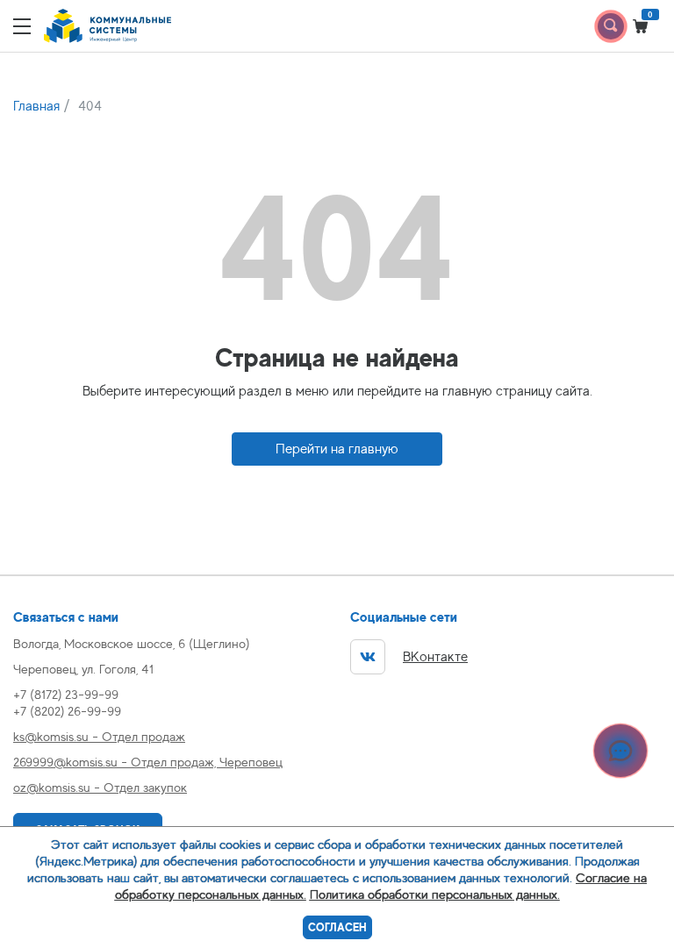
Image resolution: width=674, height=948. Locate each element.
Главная (36, 106)
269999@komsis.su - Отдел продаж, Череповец (148, 761)
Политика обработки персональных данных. (435, 894)
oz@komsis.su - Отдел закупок (100, 787)
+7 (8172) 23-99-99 (65, 694)
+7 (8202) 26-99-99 (67, 710)
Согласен (337, 927)
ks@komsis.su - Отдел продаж (99, 736)
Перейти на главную (337, 449)
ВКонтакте (435, 657)
